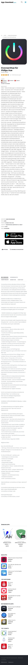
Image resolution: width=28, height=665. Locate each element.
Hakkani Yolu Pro (11, 620)
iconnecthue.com (9, 222)
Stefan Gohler (4, 72)
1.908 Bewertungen (16, 75)
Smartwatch (15, 224)
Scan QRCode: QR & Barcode (14, 564)
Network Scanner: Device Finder (15, 558)
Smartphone (9, 224)
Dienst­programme (12, 35)
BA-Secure (10, 582)
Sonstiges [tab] (20, 279)
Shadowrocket (11, 638)
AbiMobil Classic (7, 542)
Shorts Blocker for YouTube (14, 595)
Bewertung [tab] (13, 279)
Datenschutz (4, 662)
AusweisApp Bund (12, 631)
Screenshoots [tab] (14, 277)
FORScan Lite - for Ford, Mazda (15, 571)
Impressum (11, 662)
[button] (23, 2)
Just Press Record (12, 589)
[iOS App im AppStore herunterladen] (14, 242)
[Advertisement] (14, 19)
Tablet (20, 224)
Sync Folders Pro (12, 613)
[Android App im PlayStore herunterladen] (14, 235)
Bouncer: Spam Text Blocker (14, 606)
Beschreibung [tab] (4, 277)
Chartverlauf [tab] (5, 279)
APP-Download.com (13, 657)
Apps (5, 35)
